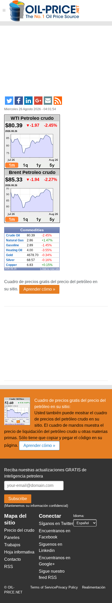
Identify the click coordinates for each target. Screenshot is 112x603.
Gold (9, 255)
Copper (11, 265)
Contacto (12, 559)
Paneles (12, 537)
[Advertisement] (44, 63)
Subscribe (17, 498)
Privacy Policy (67, 587)
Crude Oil (13, 235)
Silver (10, 260)
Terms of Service (43, 587)
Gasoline (12, 245)
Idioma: (78, 516)
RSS (8, 566)
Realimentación (93, 587)
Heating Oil (14, 250)
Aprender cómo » (39, 289)
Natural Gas (15, 240)
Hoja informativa (19, 552)
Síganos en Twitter (56, 523)
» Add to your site (49, 269)
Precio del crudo (19, 530)
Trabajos (12, 545)
